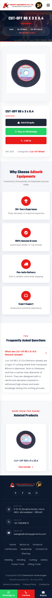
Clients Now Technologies (34, 575)
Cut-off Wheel (22, 30)
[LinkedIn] (29, 493)
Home (11, 30)
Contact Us (41, 549)
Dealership (26, 549)
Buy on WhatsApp (27, 131)
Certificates (11, 549)
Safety (44, 559)
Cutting (33, 559)
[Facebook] (22, 493)
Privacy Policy (29, 584)
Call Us (27, 140)
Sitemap (26, 553)
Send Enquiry (27, 122)
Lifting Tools (34, 564)
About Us (24, 544)
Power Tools (18, 564)
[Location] (15, 493)
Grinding (21, 559)
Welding (8, 559)
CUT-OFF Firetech (36, 30)
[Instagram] (36, 493)
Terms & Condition (11, 584)
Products (37, 544)
